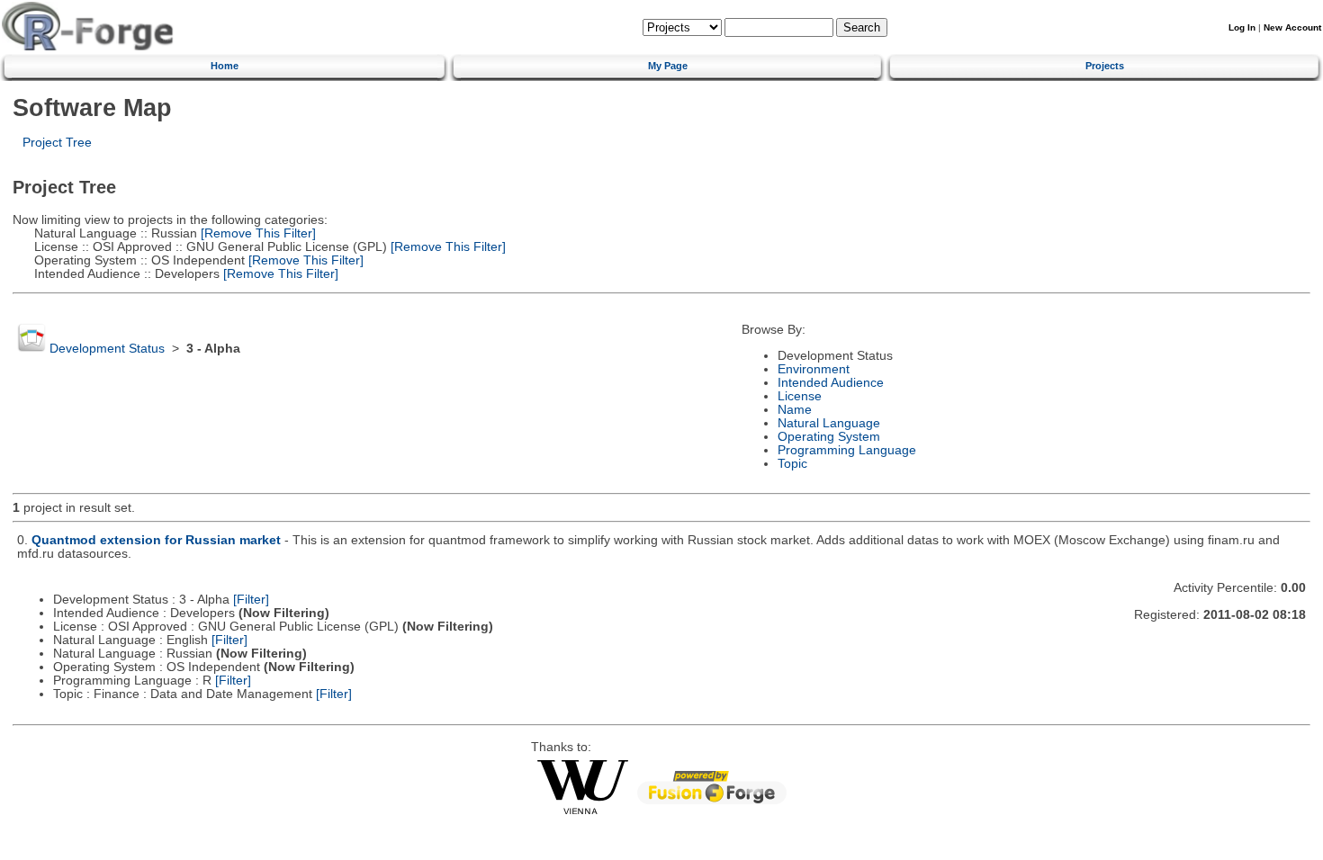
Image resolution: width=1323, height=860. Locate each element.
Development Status (107, 348)
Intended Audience (831, 383)
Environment (814, 369)
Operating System (829, 436)
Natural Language (829, 423)
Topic (792, 463)
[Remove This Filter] (256, 233)
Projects (1104, 65)
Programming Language (847, 450)
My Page (668, 65)
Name (795, 410)
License (800, 396)
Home (224, 65)
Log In (1242, 27)
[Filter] (251, 599)
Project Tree (57, 142)
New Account (1292, 27)
